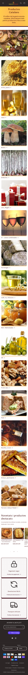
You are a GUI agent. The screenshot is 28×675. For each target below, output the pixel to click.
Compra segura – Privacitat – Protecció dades (14, 667)
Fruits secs (4, 388)
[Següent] (17, 551)
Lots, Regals (5, 208)
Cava (3, 117)
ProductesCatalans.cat (11, 672)
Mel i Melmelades (7, 328)
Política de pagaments (13, 574)
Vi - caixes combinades (9, 238)
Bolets (3, 148)
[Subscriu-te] (22, 627)
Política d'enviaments (13, 615)
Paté (2, 418)
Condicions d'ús (14, 662)
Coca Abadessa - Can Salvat (18, 541)
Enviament (22, 662)
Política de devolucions (13, 594)
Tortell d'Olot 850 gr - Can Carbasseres (6, 541)
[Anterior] (10, 551)
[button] (3, 3)
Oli (2, 358)
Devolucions (14, 670)
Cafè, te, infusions (7, 298)
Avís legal (8, 662)
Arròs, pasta (5, 87)
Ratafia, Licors (6, 448)
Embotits (4, 178)
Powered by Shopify (21, 672)
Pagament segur (14, 665)
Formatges (5, 268)
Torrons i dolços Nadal (9, 508)
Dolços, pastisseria (7, 478)
